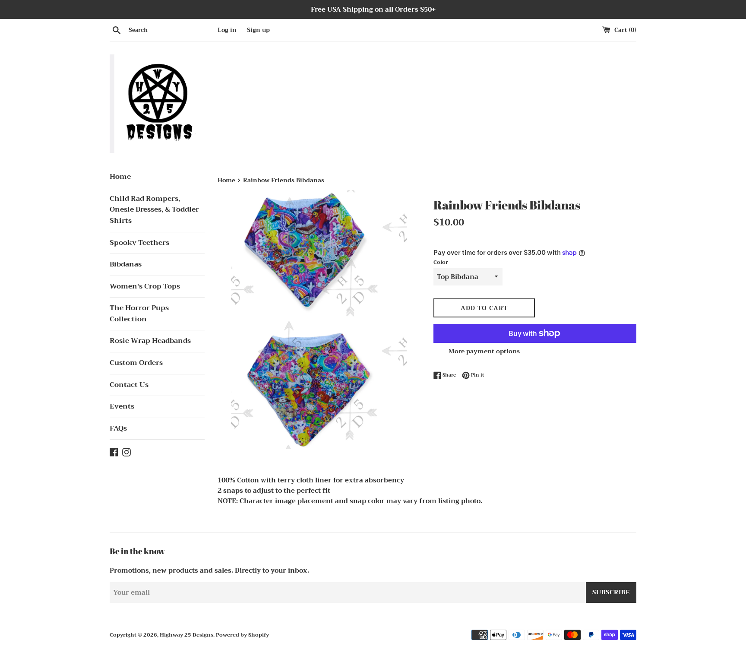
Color (440, 262)
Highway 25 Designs (186, 635)
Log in (227, 30)
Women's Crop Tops (145, 286)
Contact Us (129, 385)
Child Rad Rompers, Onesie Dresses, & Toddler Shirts (154, 210)
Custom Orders (136, 363)
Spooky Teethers (139, 243)
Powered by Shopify (242, 635)
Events (122, 406)
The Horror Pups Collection (139, 313)
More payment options (484, 351)
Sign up (258, 30)
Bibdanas (126, 264)
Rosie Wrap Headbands (150, 341)
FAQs (118, 428)
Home (120, 177)
